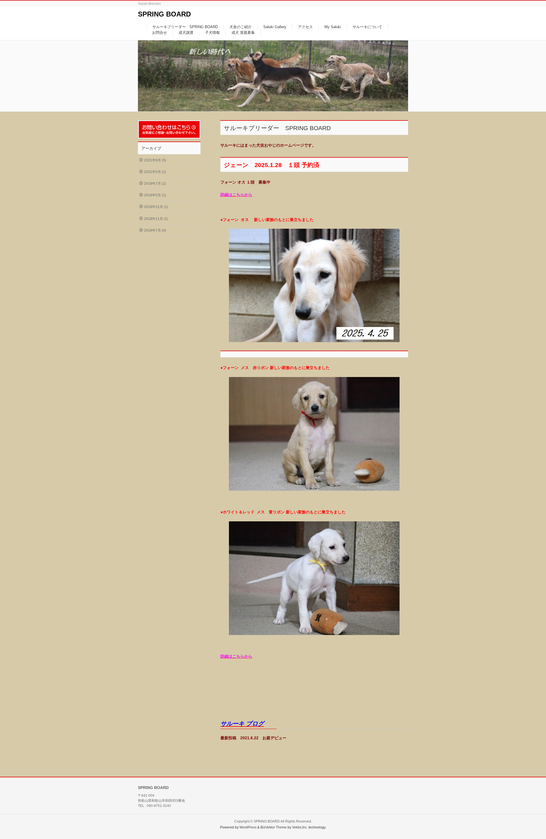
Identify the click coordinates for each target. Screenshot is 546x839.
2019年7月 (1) (155, 184)
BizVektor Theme (273, 827)
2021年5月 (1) (155, 172)
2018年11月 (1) (156, 219)
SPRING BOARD (164, 14)
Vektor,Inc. (300, 827)
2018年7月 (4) (155, 230)
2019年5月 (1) (155, 195)
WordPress (248, 827)
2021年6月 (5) (155, 160)
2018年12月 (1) (156, 207)
